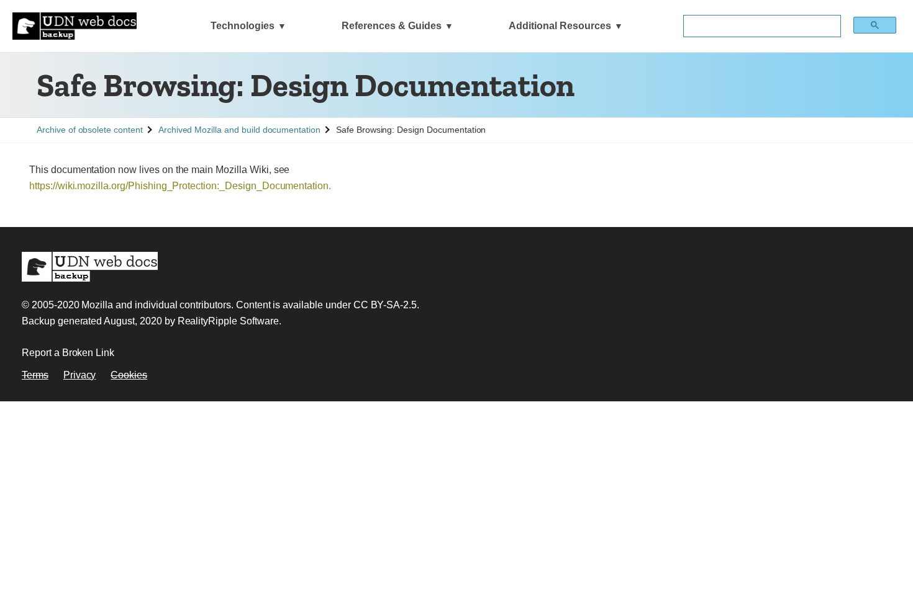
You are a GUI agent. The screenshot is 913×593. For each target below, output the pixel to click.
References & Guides (392, 25)
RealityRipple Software (228, 321)
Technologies (243, 25)
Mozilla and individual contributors (155, 305)
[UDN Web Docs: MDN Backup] (74, 26)
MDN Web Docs (90, 267)
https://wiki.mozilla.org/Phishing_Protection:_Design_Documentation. (180, 186)
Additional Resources (560, 25)
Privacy (79, 375)
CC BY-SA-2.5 (385, 305)
